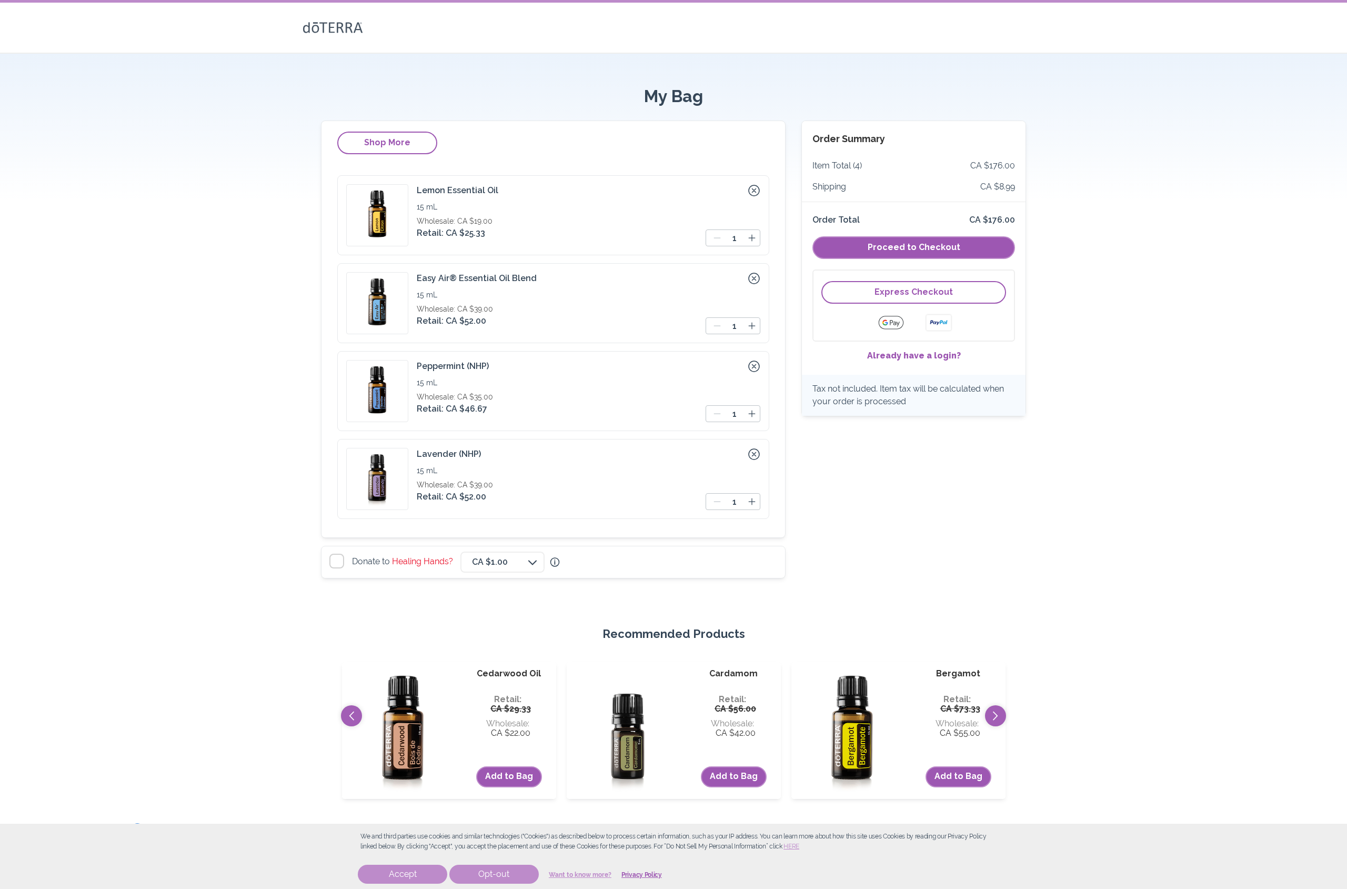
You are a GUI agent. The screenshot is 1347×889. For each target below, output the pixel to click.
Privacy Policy (641, 874)
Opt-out (493, 874)
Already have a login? (914, 356)
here (791, 846)
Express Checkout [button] (913, 292)
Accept (403, 874)
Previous (351, 715)
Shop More (387, 142)
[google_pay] (897, 322)
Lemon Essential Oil (457, 190)
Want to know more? (580, 874)
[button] (754, 190)
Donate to (404, 561)
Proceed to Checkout (914, 247)
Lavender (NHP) (449, 454)
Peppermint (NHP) (453, 366)
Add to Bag (509, 776)
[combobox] (502, 562)
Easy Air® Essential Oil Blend (477, 278)
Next (995, 715)
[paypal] (938, 322)
